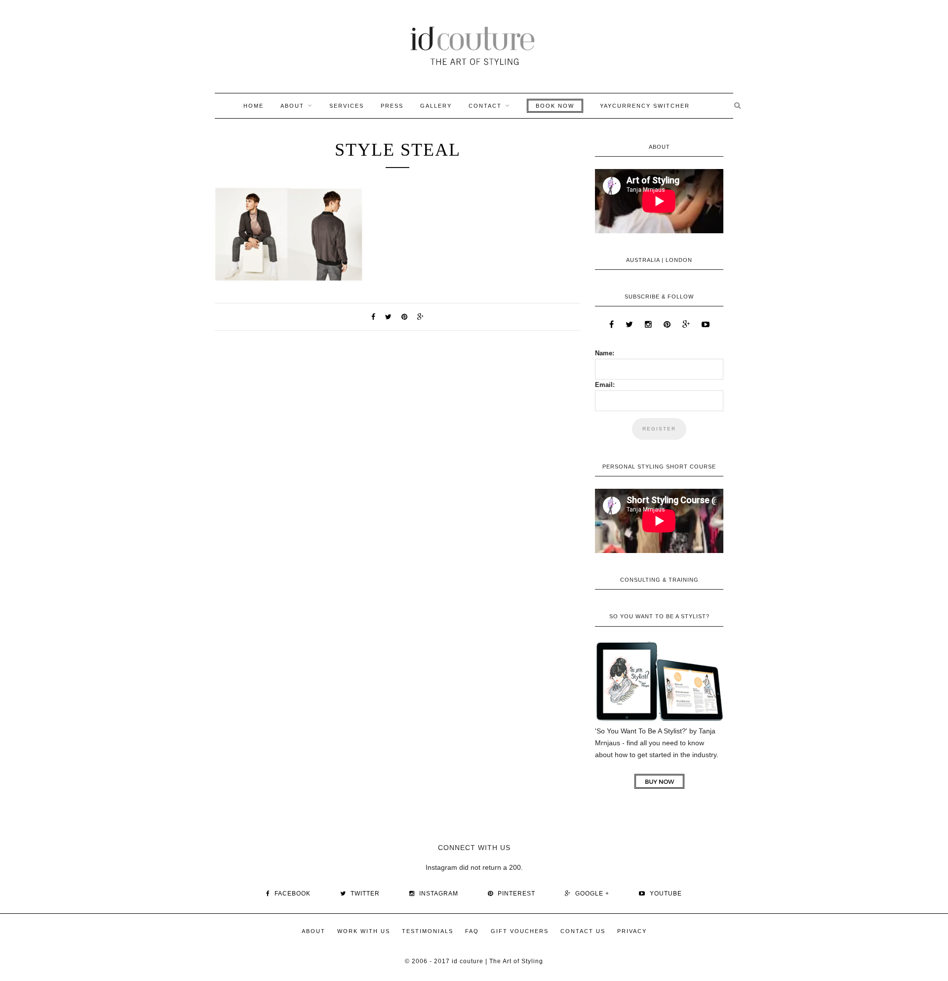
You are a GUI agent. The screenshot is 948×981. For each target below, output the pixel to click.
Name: (604, 353)
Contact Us (582, 931)
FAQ (472, 931)
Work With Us (363, 931)
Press (392, 106)
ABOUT (292, 106)
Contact (485, 106)
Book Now (555, 106)
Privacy (632, 931)
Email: (605, 384)
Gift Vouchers (520, 931)
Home (253, 106)
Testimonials (427, 931)
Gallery (436, 106)
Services (346, 106)
